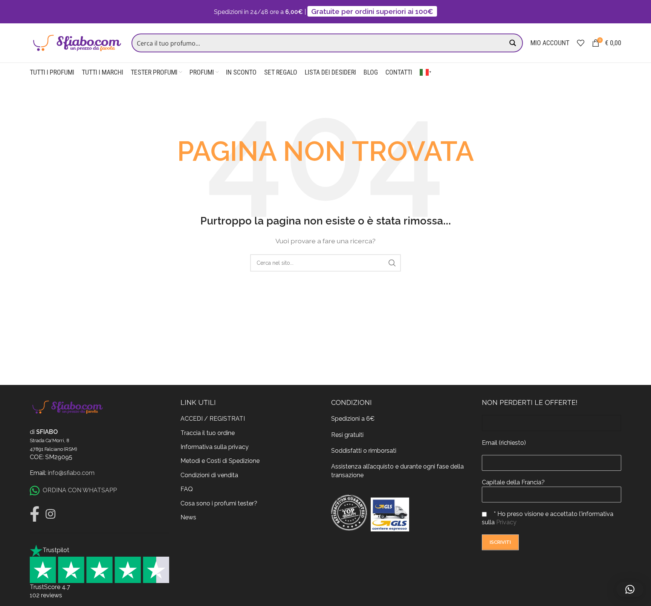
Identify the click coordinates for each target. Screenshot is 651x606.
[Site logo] (77, 42)
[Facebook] (35, 514)
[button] (629, 589)
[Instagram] (50, 514)
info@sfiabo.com (71, 472)
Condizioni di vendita (209, 475)
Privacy (506, 522)
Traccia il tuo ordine (207, 433)
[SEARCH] (392, 263)
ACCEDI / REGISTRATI (212, 418)
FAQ (186, 489)
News (188, 517)
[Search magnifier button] (513, 43)
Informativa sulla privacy (214, 446)
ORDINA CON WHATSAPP (80, 490)
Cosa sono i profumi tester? (218, 503)
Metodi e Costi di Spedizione (220, 460)
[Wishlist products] (580, 42)
